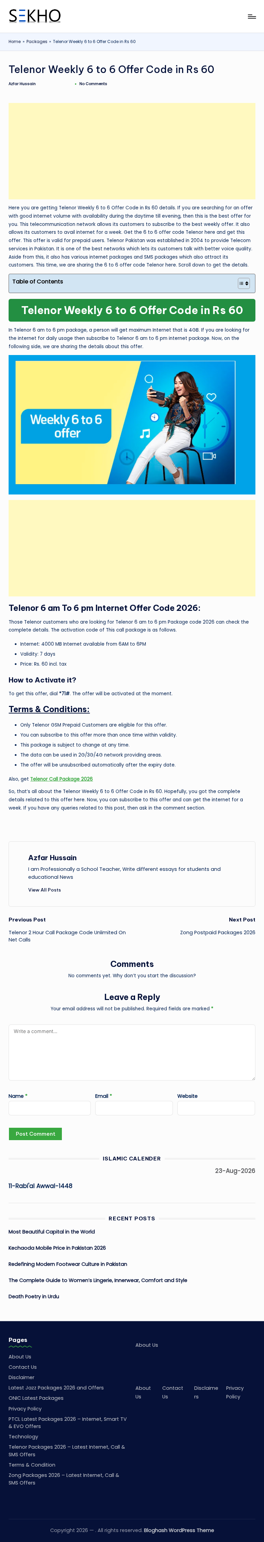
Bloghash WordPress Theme (179, 1530)
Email (103, 1096)
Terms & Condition (32, 1464)
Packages (36, 41)
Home (15, 41)
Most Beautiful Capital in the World (52, 1231)
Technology (23, 1436)
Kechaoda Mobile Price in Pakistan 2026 (57, 1247)
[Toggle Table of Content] (240, 283)
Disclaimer (21, 1377)
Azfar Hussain (52, 857)
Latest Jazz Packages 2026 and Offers (56, 1387)
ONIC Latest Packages (36, 1398)
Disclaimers (206, 1392)
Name (18, 1096)
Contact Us (23, 1367)
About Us (20, 1356)
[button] (44, 890)
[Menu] (251, 16)
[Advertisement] (132, 151)
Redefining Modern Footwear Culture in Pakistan (68, 1264)
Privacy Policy (25, 1408)
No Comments (93, 84)
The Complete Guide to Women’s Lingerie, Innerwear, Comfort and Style (98, 1280)
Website (187, 1096)
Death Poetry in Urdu (34, 1296)
